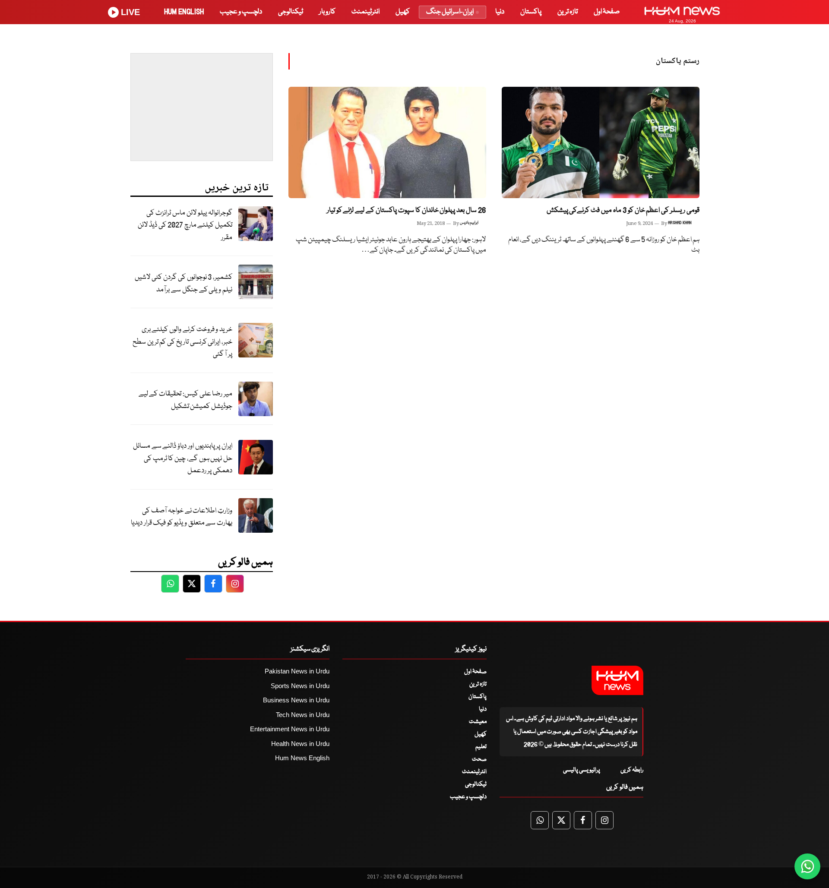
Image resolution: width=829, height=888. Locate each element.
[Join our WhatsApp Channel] (807, 866)
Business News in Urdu (296, 700)
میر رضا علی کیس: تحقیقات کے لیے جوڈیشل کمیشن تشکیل (185, 400)
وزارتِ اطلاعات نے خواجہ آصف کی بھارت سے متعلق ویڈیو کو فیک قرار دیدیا (181, 517)
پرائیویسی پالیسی (581, 770)
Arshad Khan (680, 223)
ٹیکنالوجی (290, 11)
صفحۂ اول (607, 11)
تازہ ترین (567, 11)
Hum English (184, 11)
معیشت (478, 722)
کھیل (403, 11)
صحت (479, 759)
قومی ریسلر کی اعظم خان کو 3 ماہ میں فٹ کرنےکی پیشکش (623, 210)
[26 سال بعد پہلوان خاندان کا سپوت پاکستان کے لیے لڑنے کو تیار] (387, 142)
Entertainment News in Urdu (289, 729)
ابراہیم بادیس (469, 223)
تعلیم (481, 747)
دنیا (499, 11)
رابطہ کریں (631, 770)
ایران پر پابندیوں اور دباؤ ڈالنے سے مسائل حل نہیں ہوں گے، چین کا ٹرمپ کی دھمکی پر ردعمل (182, 458)
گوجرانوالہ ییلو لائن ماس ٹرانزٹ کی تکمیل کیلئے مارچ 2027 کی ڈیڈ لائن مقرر (185, 225)
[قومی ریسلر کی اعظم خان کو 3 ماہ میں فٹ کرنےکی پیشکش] (600, 142)
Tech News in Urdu (302, 714)
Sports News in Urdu (300, 685)
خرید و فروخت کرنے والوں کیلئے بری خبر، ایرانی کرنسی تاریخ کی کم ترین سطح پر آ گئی (182, 342)
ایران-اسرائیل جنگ (450, 11)
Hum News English (302, 758)
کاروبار (327, 11)
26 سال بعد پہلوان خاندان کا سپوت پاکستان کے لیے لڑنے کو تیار (406, 210)
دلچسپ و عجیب (241, 11)
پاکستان (530, 11)
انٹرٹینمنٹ (365, 11)
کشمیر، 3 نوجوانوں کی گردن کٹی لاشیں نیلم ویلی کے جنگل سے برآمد (183, 283)
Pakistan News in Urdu (297, 671)
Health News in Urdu (300, 743)
